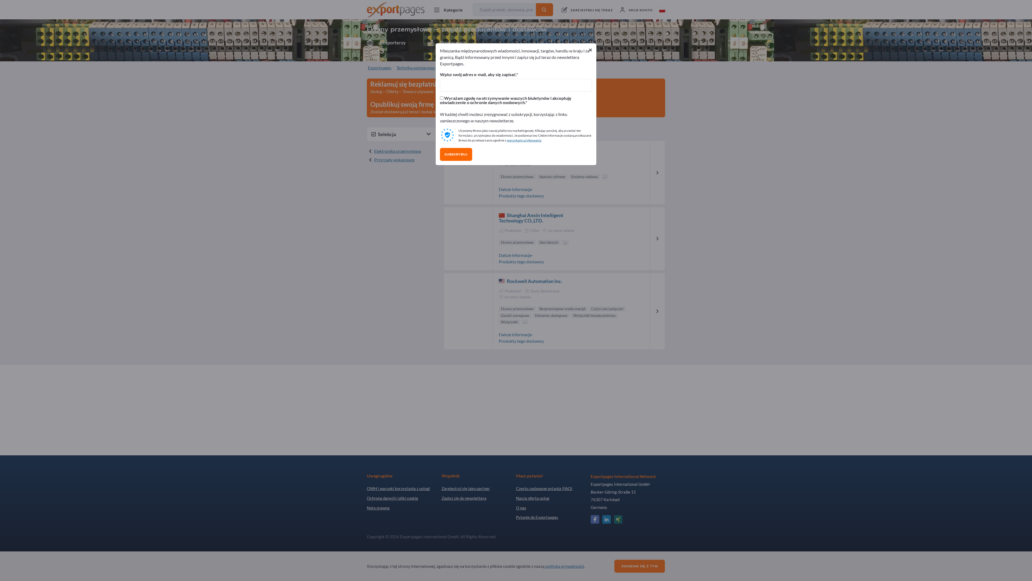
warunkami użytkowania (524, 140)
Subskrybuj (456, 154)
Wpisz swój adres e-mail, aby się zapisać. (478, 74)
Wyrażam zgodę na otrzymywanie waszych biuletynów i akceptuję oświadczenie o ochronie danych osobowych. (505, 100)
